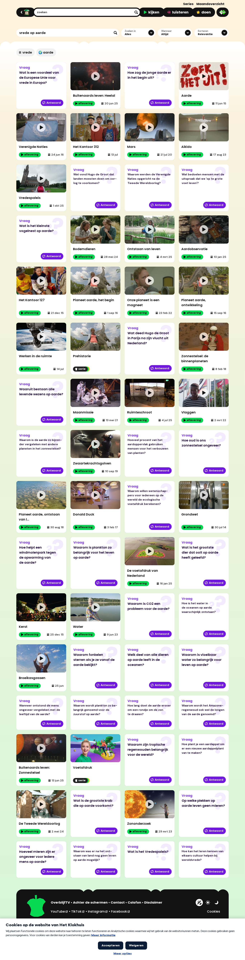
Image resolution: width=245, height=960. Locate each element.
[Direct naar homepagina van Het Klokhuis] (36, 906)
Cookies (213, 911)
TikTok (78, 911)
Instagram (98, 911)
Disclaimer (153, 902)
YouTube (59, 911)
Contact (118, 902)
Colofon (134, 902)
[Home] (25, 12)
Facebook (120, 911)
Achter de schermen (90, 902)
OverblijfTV (60, 902)
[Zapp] (222, 12)
